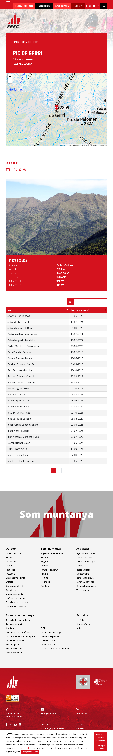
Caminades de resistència (18, 632)
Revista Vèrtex (83, 624)
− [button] (10, 81)
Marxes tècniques (14, 648)
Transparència (12, 561)
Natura (44, 573)
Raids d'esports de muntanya (55, 648)
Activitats (19, 42)
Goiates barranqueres (86, 586)
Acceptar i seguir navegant (100, 737)
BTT (43, 628)
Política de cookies (23, 748)
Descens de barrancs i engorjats (21, 636)
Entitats (9, 581)
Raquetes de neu (14, 652)
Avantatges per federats (52, 728)
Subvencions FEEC (14, 586)
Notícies (80, 628)
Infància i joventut (49, 569)
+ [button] (10, 76)
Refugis (44, 577)
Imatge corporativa (15, 594)
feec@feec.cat (49, 713)
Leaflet (62, 145)
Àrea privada (62, 5)
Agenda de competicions (19, 620)
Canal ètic (81, 728)
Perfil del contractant (16, 598)
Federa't (77, 5)
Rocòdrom (11, 590)
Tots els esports (14, 624)
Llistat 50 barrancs (85, 581)
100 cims (33, 42)
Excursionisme (48, 640)
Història (9, 557)
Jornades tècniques (85, 577)
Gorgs (79, 565)
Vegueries (10, 569)
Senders (45, 586)
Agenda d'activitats (87, 553)
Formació (45, 581)
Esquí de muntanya (15, 640)
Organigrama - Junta (15, 577)
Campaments (82, 573)
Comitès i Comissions (16, 606)
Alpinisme (10, 628)
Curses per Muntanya (51, 632)
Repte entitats (83, 569)
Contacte (80, 724)
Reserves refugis (24, 5)
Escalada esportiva (50, 636)
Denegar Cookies (101, 747)
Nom (10, 310)
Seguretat (45, 561)
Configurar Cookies (30, 752)
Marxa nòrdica (48, 644)
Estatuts (10, 565)
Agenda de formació (52, 553)
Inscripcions (44, 5)
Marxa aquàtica (13, 644)
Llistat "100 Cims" (84, 557)
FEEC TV (80, 620)
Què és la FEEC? (13, 553)
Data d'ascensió (80, 310)
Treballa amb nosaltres (17, 602)
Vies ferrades (82, 590)
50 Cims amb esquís (85, 561)
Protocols (10, 573)
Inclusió (44, 565)
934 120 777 (82, 713)
